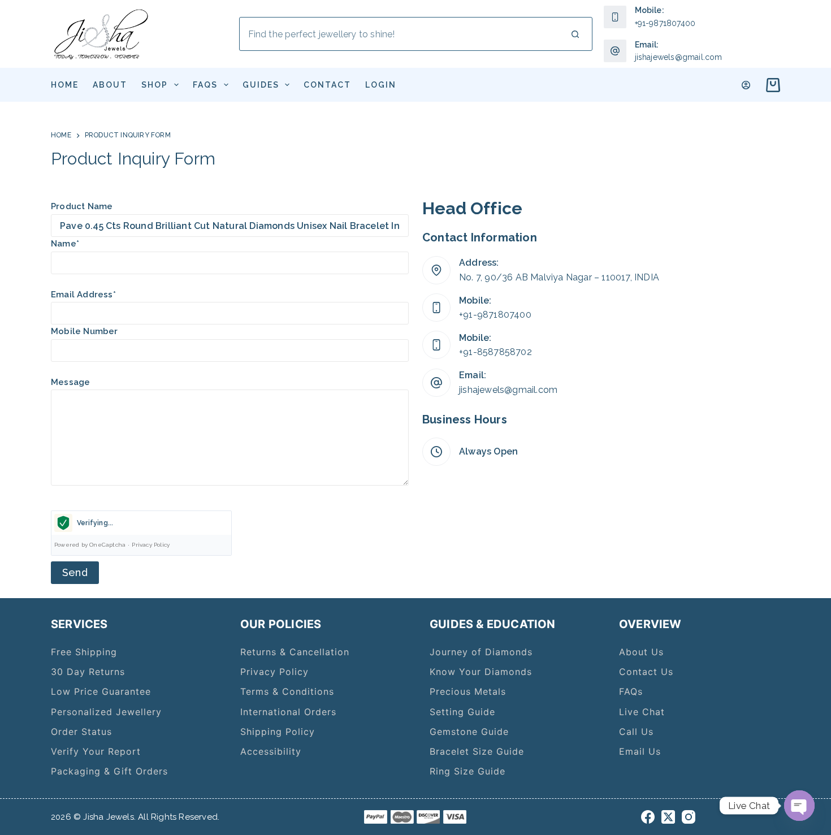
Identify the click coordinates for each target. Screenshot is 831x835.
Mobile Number (84, 331)
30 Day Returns (88, 671)
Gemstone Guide (469, 731)
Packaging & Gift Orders (109, 771)
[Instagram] (688, 817)
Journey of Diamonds (481, 651)
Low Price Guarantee (101, 691)
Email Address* (83, 294)
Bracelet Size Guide (477, 751)
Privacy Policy (151, 545)
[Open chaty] (799, 805)
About (110, 84)
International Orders (288, 711)
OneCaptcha (107, 545)
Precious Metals (468, 691)
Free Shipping (84, 651)
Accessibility (270, 751)
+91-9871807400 (665, 23)
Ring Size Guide (467, 771)
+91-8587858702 (495, 352)
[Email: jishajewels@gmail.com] (436, 383)
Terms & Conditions (287, 691)
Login (380, 84)
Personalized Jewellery (106, 711)
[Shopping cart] (770, 85)
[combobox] (399, 34)
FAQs (205, 84)
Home (65, 84)
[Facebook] (648, 817)
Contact (327, 84)
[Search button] (575, 34)
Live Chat (642, 711)
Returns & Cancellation (294, 651)
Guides (261, 84)
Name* (65, 244)
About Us (641, 651)
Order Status (81, 731)
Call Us (636, 731)
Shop (154, 84)
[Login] (746, 85)
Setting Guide (462, 711)
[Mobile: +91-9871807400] (436, 307)
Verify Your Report (96, 751)
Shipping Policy (277, 731)
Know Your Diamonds (481, 671)
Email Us (640, 751)
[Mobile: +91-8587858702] (436, 345)
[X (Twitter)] (668, 817)
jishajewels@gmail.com (678, 57)
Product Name (81, 206)
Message (70, 382)
